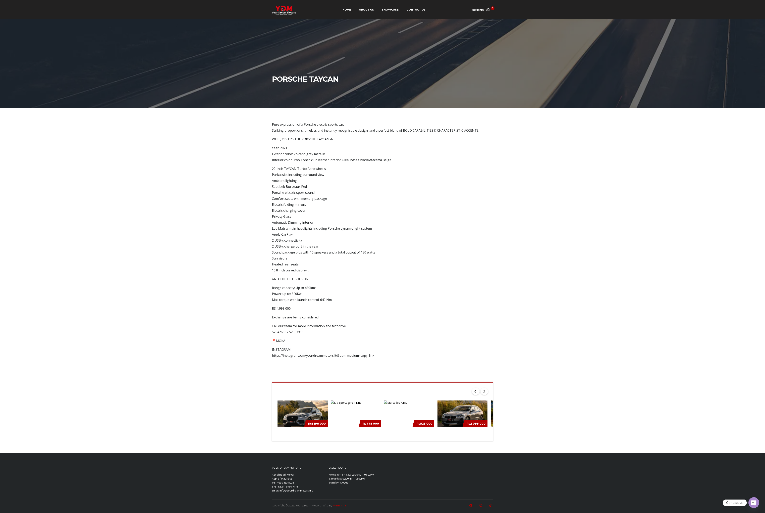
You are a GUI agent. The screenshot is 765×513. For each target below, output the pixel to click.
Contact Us (416, 9)
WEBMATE (339, 505)
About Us (366, 9)
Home (346, 9)
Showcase (390, 9)
